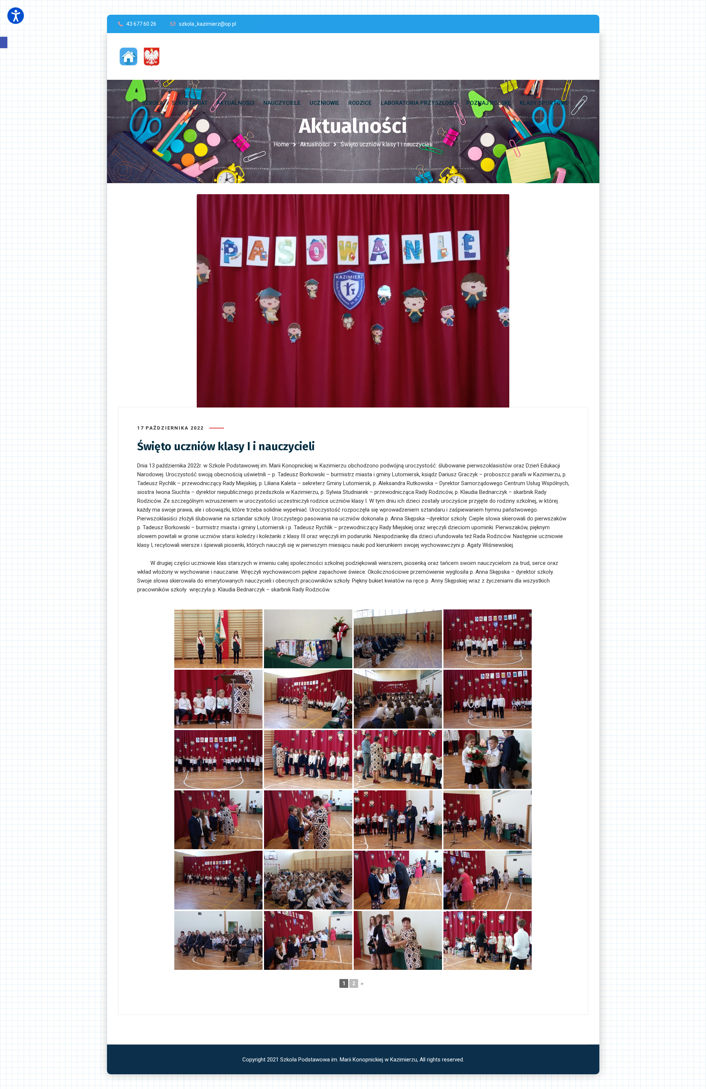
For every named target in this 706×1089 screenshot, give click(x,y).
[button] (3, 42)
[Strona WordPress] (143, 56)
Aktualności (314, 144)
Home (281, 144)
